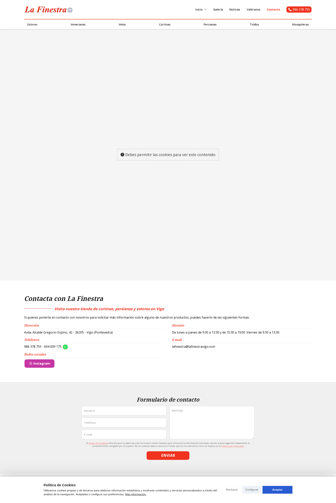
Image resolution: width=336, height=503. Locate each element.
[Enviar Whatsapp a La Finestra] (65, 347)
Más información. (135, 494)
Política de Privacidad (232, 445)
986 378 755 (32, 346)
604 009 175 (52, 346)
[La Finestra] (48, 9)
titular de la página (98, 443)
